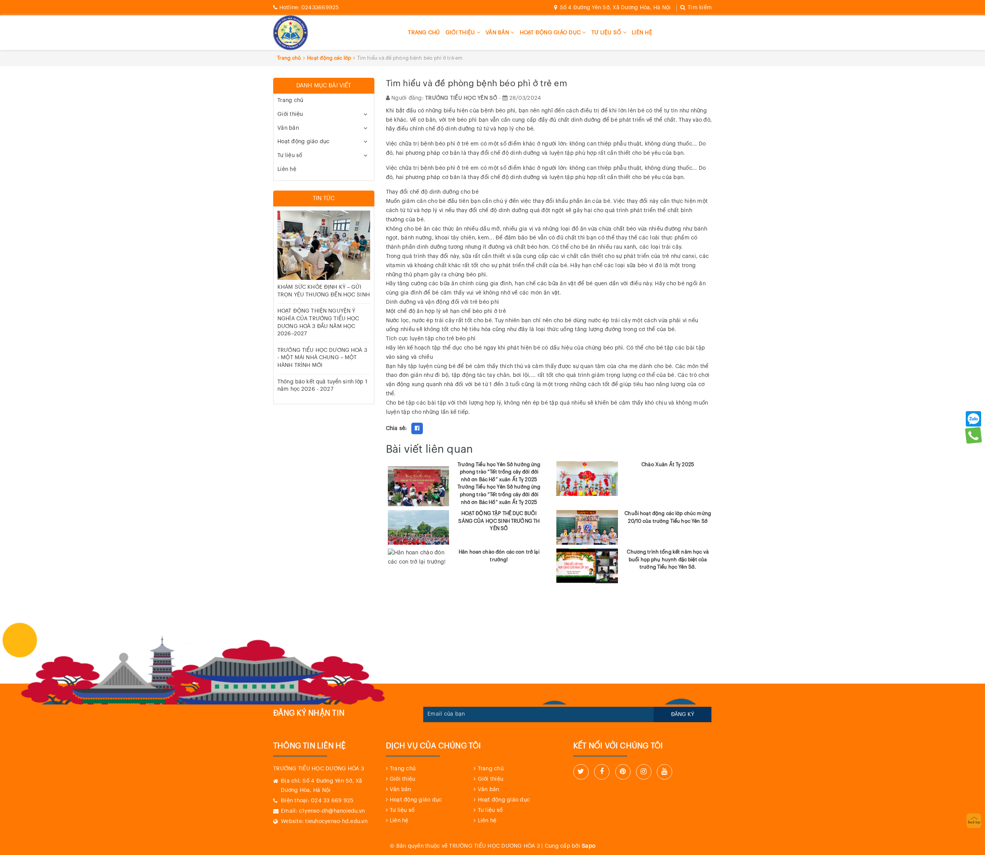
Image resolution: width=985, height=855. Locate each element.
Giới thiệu (461, 32)
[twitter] (581, 772)
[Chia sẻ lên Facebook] (417, 428)
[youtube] (664, 772)
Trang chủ (424, 32)
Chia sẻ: (396, 428)
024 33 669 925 (332, 800)
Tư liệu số (607, 32)
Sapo (588, 846)
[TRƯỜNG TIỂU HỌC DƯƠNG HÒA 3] (290, 32)
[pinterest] (623, 772)
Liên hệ (642, 32)
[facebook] (601, 772)
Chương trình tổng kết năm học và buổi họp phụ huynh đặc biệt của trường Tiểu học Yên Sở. (667, 559)
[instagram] (643, 772)
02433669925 (309, 7)
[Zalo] (973, 419)
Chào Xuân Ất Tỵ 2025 (667, 464)
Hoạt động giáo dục (551, 32)
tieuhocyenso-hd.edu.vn (336, 821)
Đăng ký (682, 714)
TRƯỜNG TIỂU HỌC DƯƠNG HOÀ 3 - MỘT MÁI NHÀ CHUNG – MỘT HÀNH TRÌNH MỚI (322, 358)
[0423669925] (973, 435)
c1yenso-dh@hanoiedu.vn (332, 811)
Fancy (433, 428)
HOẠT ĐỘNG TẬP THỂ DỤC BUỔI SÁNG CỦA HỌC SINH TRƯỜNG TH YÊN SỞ (498, 521)
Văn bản (498, 32)
